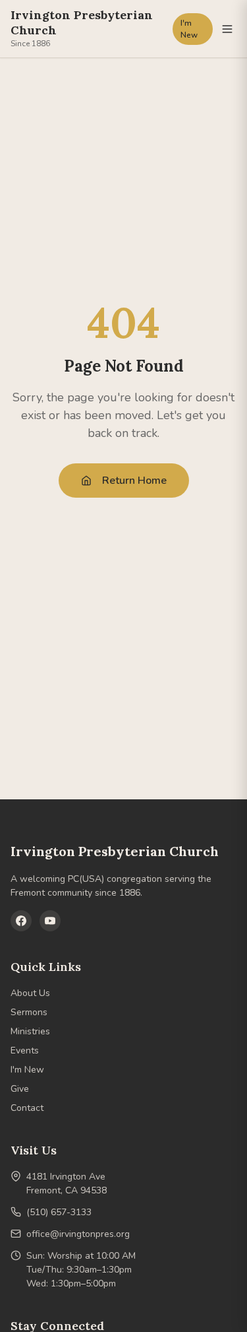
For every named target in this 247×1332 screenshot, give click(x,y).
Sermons (29, 1012)
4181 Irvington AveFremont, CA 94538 (66, 1183)
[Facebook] (21, 920)
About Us (30, 993)
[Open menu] (227, 29)
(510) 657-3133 (59, 1212)
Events (25, 1050)
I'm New (189, 29)
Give (20, 1088)
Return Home (134, 480)
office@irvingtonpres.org (78, 1234)
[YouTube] (50, 920)
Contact (27, 1108)
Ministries (30, 1031)
